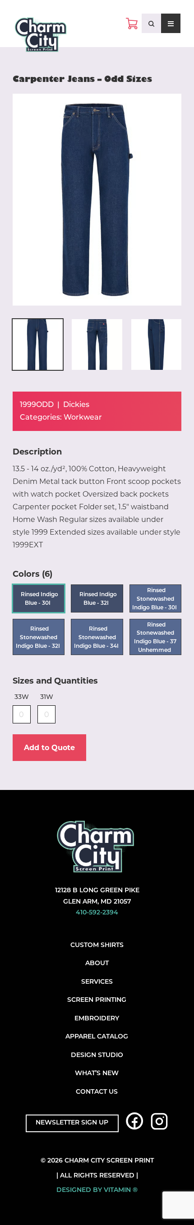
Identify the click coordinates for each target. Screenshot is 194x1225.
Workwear (83, 417)
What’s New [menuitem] (97, 1073)
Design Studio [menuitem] (97, 1055)
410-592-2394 (97, 912)
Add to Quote (49, 747)
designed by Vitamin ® (97, 1190)
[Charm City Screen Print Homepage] (41, 36)
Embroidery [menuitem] (96, 1018)
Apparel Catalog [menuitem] (96, 1037)
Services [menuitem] (97, 982)
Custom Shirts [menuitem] (97, 945)
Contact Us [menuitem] (97, 1092)
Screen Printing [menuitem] (96, 1000)
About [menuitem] (97, 963)
